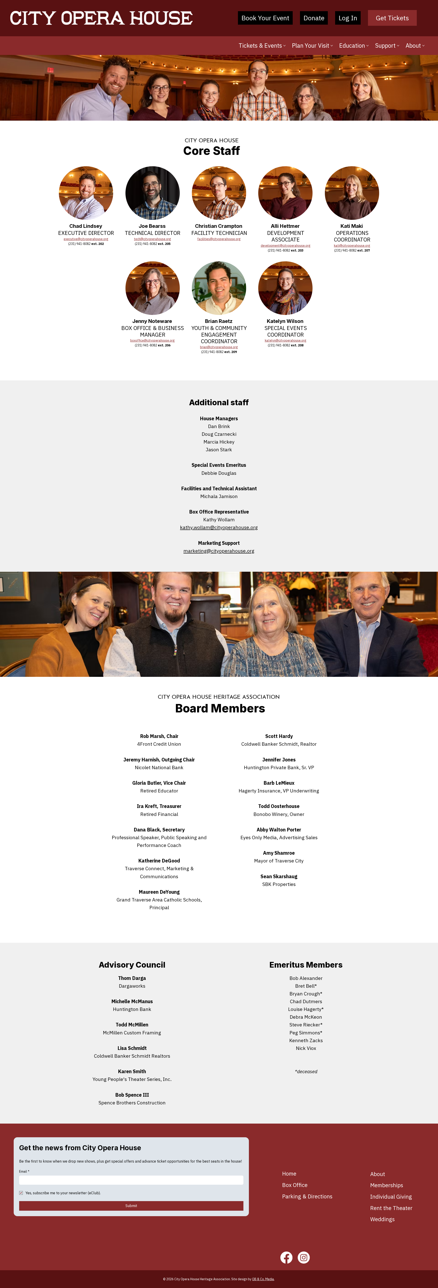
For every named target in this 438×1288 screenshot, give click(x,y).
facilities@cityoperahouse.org (219, 239)
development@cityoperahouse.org (285, 246)
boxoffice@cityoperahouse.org (152, 340)
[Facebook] (286, 1258)
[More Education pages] (367, 45)
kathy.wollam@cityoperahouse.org (219, 527)
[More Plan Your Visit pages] (332, 45)
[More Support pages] (398, 45)
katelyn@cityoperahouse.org (285, 340)
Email (24, 1171)
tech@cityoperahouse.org (152, 239)
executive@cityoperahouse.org (86, 239)
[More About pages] (423, 45)
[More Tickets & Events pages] (284, 45)
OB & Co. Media (263, 1279)
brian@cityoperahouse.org (219, 347)
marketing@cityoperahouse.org (218, 551)
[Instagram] (304, 1258)
